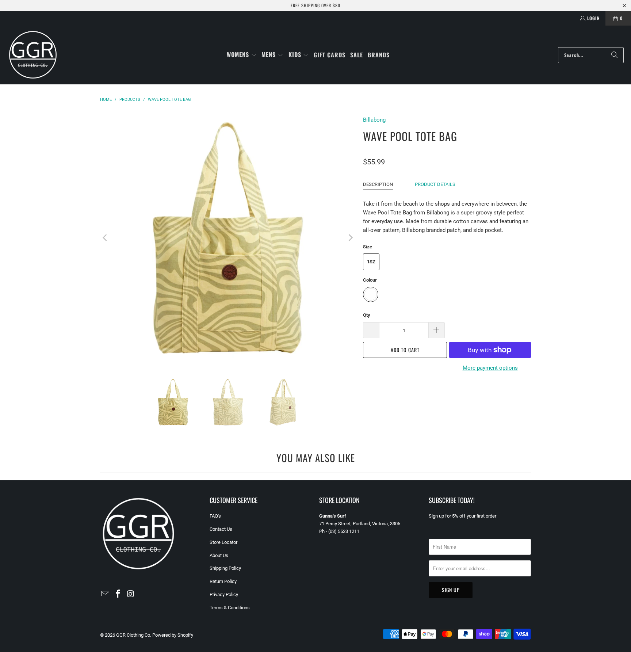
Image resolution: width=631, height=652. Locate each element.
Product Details (435, 184)
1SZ (371, 261)
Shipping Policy (225, 568)
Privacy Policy (224, 594)
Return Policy (223, 581)
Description (378, 184)
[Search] (614, 55)
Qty (366, 315)
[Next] (350, 238)
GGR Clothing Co (133, 635)
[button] (242, 55)
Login (593, 18)
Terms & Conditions (230, 607)
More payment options (490, 368)
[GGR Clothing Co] (32, 55)
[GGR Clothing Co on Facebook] (118, 594)
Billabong (374, 120)
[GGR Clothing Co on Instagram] (130, 594)
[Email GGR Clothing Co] (105, 594)
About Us (219, 555)
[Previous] (105, 238)
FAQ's (215, 516)
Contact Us (221, 529)
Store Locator (223, 542)
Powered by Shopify (172, 635)
